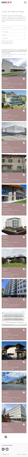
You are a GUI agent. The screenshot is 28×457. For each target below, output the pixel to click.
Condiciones (23, 454)
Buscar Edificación (7, 42)
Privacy (18, 454)
